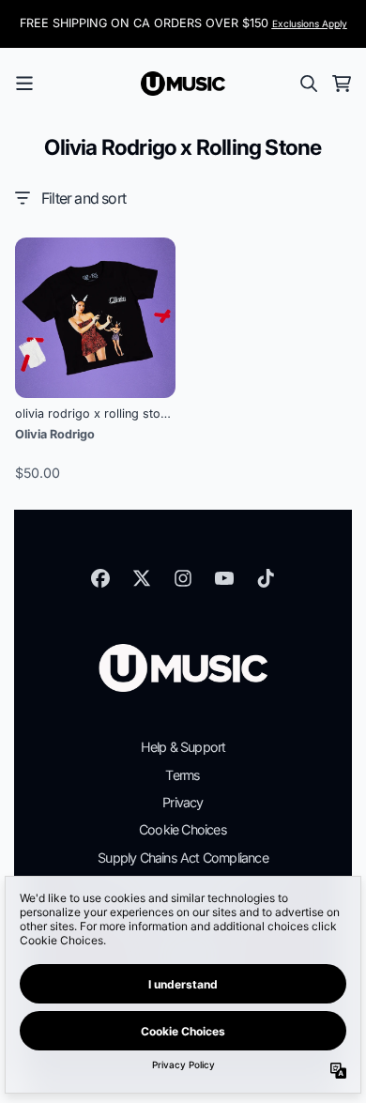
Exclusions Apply (309, 23)
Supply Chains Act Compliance (183, 858)
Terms (182, 775)
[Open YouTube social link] (224, 578)
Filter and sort (83, 198)
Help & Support (183, 747)
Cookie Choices (183, 829)
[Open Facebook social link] (100, 578)
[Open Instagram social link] (183, 578)
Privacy (182, 802)
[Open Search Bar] (307, 83)
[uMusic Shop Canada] (183, 83)
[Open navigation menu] (24, 83)
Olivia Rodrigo (55, 434)
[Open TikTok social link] (265, 578)
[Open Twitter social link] (141, 578)
